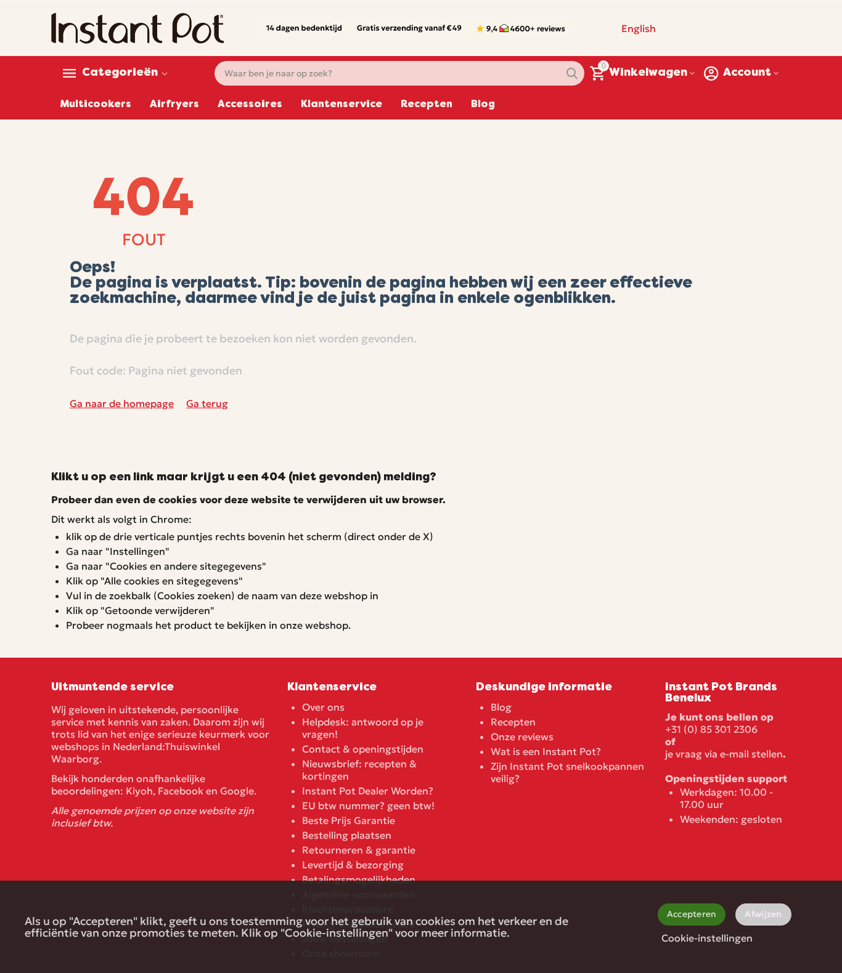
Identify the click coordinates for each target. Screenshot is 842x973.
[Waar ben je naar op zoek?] (572, 73)
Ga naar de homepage (122, 403)
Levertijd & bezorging (353, 864)
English (638, 28)
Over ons (323, 707)
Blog (483, 105)
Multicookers (95, 105)
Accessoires (250, 105)
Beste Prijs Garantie (348, 820)
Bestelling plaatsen (346, 835)
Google (237, 791)
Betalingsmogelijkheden (358, 879)
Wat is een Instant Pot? (546, 751)
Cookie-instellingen (707, 938)
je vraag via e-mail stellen (724, 754)
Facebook (180, 791)
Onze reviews (522, 736)
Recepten (426, 105)
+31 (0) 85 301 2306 (711, 729)
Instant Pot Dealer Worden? (367, 791)
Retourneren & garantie (358, 850)
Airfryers (174, 105)
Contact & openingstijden (362, 749)
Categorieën (120, 73)
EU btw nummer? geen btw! (368, 805)
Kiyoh (139, 791)
